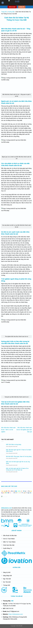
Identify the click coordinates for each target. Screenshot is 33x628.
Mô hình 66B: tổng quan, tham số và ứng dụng (18, 456)
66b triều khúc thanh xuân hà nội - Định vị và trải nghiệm (8, 429)
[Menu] (2, 3)
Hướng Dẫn (11, 11)
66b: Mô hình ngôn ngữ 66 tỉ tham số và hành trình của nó (18, 450)
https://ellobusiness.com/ (15, 614)
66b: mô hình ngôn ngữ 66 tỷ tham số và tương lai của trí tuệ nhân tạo (17, 469)
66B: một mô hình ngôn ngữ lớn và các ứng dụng (18, 462)
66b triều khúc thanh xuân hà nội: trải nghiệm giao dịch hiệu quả (24, 429)
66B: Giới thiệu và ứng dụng (13, 444)
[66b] (16, 2)
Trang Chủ (4, 11)
